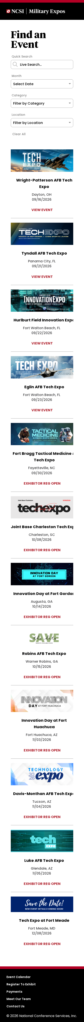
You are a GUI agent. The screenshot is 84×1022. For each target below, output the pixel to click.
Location (18, 115)
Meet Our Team (18, 999)
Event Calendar (18, 977)
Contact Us (15, 1006)
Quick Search (22, 56)
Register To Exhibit (21, 984)
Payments (14, 991)
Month (17, 76)
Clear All (19, 134)
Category (19, 95)
